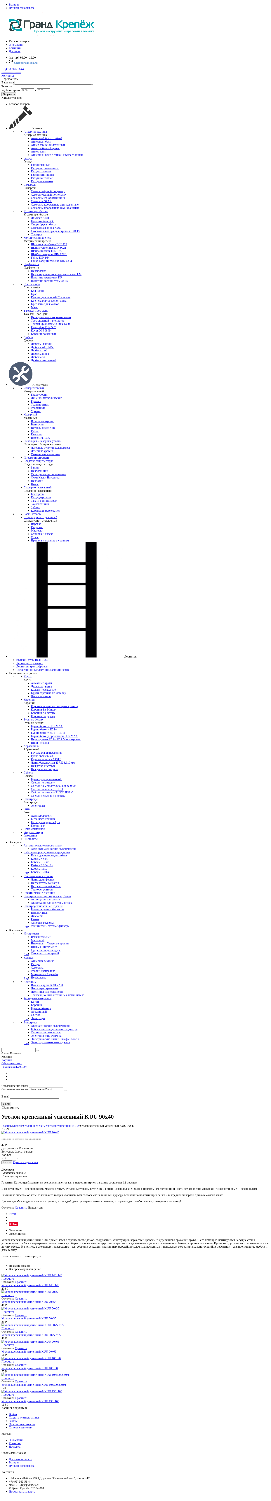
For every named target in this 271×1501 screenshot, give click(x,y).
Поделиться (35, 1207)
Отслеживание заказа (14, 1089)
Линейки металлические (46, 397)
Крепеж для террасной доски (49, 300)
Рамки (35, 919)
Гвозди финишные (42, 174)
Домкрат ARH (40, 217)
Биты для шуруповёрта (45, 822)
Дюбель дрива (40, 353)
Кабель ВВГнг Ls (42, 865)
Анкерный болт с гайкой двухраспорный (57, 154)
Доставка (14, 1446)
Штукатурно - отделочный (40, 517)
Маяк (34, 307)
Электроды (31, 799)
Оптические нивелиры (45, 454)
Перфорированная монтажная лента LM (56, 274)
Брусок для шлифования (46, 752)
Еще (26, 872)
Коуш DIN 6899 (41, 330)
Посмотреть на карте (22, 1491)
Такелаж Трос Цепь (36, 310)
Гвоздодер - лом (41, 497)
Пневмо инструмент (36, 457)
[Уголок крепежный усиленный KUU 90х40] (30, 1132)
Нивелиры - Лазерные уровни (42, 441)
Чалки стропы (32, 513)
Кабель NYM (39, 858)
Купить (7, 1162)
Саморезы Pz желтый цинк (48, 197)
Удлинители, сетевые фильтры (50, 925)
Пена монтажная (34, 828)
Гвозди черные (40, 164)
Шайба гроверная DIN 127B (49, 254)
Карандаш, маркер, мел (45, 510)
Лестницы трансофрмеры (32, 666)
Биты (27, 809)
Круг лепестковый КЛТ (46, 759)
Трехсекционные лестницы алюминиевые (42, 669)
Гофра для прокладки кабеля (49, 855)
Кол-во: (6, 1154)
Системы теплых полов (38, 876)
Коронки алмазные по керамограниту (54, 706)
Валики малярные (42, 421)
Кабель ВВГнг (40, 862)
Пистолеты (31, 838)
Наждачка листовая (43, 765)
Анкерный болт (41, 141)
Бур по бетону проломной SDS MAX (54, 736)
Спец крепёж (32, 284)
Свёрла (28, 772)
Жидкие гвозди (33, 832)
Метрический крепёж (37, 237)
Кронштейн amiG (42, 221)
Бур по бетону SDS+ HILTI (48, 732)
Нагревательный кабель (46, 886)
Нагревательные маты (45, 882)
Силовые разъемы (42, 922)
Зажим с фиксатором (44, 500)
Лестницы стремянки (29, 663)
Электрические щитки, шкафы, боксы (47, 896)
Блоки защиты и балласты (47, 909)
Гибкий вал (38, 825)
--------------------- (11, 72)
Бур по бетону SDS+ (44, 729)
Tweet (12, 1213)
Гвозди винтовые (42, 178)
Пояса (35, 484)
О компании (16, 1440)
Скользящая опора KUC (46, 227)
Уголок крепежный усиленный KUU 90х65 (28, 1351)
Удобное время (10, 90)
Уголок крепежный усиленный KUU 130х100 (30, 1401)
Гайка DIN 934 (40, 257)
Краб (34, 294)
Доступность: (9, 1148)
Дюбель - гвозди (41, 343)
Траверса (36, 234)
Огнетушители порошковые (48, 474)
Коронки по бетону (43, 712)
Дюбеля (28, 337)
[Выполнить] (65, 1090)
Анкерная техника (35, 131)
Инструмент (31, 933)
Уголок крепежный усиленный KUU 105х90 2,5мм (33, 1384)
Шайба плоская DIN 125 (46, 250)
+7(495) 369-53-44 (12, 69)
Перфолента (31, 264)
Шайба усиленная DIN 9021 (48, 247)
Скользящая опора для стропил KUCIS (55, 231)
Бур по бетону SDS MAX (47, 726)
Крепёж (28, 957)
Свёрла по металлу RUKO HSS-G (52, 792)
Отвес (35, 537)
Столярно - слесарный (38, 487)
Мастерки (37, 530)
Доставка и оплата (20, 1459)
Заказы (13, 1420)
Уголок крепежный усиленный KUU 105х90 (29, 1368)
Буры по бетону (34, 719)
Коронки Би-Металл (43, 709)
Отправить (9, 94)
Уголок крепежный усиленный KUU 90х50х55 (31, 1335)
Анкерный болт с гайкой (46, 138)
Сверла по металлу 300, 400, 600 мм (53, 785)
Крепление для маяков (45, 304)
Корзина (6, 1060)
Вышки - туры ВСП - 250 (32, 659)
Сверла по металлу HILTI (47, 789)
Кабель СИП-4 (40, 872)
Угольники (38, 407)
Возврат (14, 4)
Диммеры (37, 916)
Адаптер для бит (41, 815)
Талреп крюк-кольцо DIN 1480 (50, 323)
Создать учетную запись (24, 1417)
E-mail (5, 1096)
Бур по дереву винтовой (46, 779)
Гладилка (37, 527)
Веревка (36, 523)
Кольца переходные (43, 689)
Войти (6, 1103)
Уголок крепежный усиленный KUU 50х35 (28, 1318)
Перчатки (37, 480)
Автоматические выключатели (43, 845)
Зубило (35, 507)
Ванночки (37, 424)
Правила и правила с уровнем (50, 540)
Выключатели (39, 912)
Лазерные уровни (42, 451)
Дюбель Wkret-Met (42, 347)
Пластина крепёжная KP (46, 277)
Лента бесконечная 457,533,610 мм (53, 762)
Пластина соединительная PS (49, 280)
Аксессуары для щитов (45, 899)
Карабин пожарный (43, 333)
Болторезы (37, 494)
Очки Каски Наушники (45, 477)
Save (15, 1224)
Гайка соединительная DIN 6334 (51, 260)
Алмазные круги (41, 683)
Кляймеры (37, 290)
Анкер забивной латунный (48, 144)
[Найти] (37, 1050)
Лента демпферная (42, 879)
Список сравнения (20, 1427)
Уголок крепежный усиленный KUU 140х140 (30, 1285)
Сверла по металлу (43, 782)
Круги (28, 676)
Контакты (7, 75)
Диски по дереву (41, 686)
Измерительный (34, 388)
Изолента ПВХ (40, 437)
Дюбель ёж (38, 357)
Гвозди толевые (41, 171)
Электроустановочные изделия (43, 906)
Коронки (29, 699)
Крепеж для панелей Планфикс (50, 297)
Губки (35, 431)
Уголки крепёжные (36, 211)
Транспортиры (40, 404)
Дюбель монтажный (43, 360)
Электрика (30, 1022)
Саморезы (30, 184)
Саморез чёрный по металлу (49, 194)
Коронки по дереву (43, 716)
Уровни (36, 411)
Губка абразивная (42, 755)
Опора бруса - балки (44, 224)
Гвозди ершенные (42, 181)
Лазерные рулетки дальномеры (50, 447)
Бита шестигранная (43, 818)
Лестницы (30, 981)
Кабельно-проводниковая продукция (47, 852)
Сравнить (21, 1207)
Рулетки (36, 401)
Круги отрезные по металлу (48, 693)
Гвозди (28, 158)
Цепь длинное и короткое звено (51, 317)
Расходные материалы (37, 998)
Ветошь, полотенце (43, 427)
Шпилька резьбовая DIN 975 (49, 244)
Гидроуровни (39, 394)
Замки (35, 467)
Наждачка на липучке (44, 769)
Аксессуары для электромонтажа (51, 902)
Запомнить (12, 1107)
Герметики (30, 835)
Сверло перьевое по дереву (48, 795)
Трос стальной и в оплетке (47, 320)
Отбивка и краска (42, 533)
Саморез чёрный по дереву (48, 191)
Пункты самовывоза (21, 7)
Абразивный (31, 746)
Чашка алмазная (41, 696)
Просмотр (7, 1278)
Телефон (6, 86)
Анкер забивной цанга (45, 148)
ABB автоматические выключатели (53, 848)
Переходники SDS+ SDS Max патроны (56, 739)
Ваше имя (7, 82)
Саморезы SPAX (41, 201)
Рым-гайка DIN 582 (43, 327)
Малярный (30, 414)
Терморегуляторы (42, 889)
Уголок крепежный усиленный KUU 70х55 (28, 1301)
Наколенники (39, 470)
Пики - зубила (40, 742)
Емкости (36, 434)
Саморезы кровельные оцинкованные (55, 204)
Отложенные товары (22, 1424)
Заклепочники (40, 504)
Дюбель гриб (39, 350)
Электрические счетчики (39, 892)
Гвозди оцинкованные (45, 168)
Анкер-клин (38, 151)
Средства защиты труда (38, 460)
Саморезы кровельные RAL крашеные (55, 207)
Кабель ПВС (39, 868)
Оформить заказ (11, 1063)
